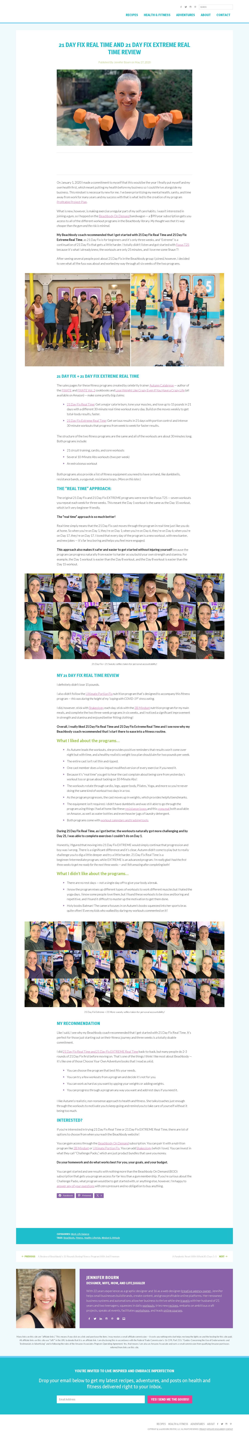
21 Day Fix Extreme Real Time (86, 420)
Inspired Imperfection (42, 12)
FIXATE (67, 390)
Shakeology (96, 708)
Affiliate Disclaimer (215, 1429)
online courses (172, 1310)
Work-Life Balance (80, 1234)
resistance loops (136, 808)
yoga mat (164, 808)
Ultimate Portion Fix (99, 694)
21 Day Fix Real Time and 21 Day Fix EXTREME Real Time (100, 1051)
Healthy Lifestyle (92, 1237)
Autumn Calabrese (162, 385)
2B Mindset (142, 708)
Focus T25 (182, 244)
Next (221, 1256)
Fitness (79, 1237)
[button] (78, 320)
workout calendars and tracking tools (124, 820)
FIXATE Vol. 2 (86, 390)
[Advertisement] (124, 163)
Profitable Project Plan (72, 202)
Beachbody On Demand (114, 216)
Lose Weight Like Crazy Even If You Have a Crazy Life (150, 390)
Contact (229, 1429)
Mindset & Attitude (111, 1237)
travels (185, 1300)
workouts (148, 1305)
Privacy (202, 1429)
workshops (142, 1310)
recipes (173, 1305)
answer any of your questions (75, 1186)
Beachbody (69, 1237)
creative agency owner (196, 1291)
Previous (30, 1256)
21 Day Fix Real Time (80, 404)
